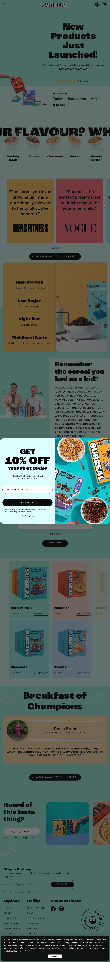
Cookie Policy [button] (56, 948)
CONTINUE (27, 502)
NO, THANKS (27, 516)
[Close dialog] (106, 442)
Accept (55, 956)
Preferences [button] (19, 951)
